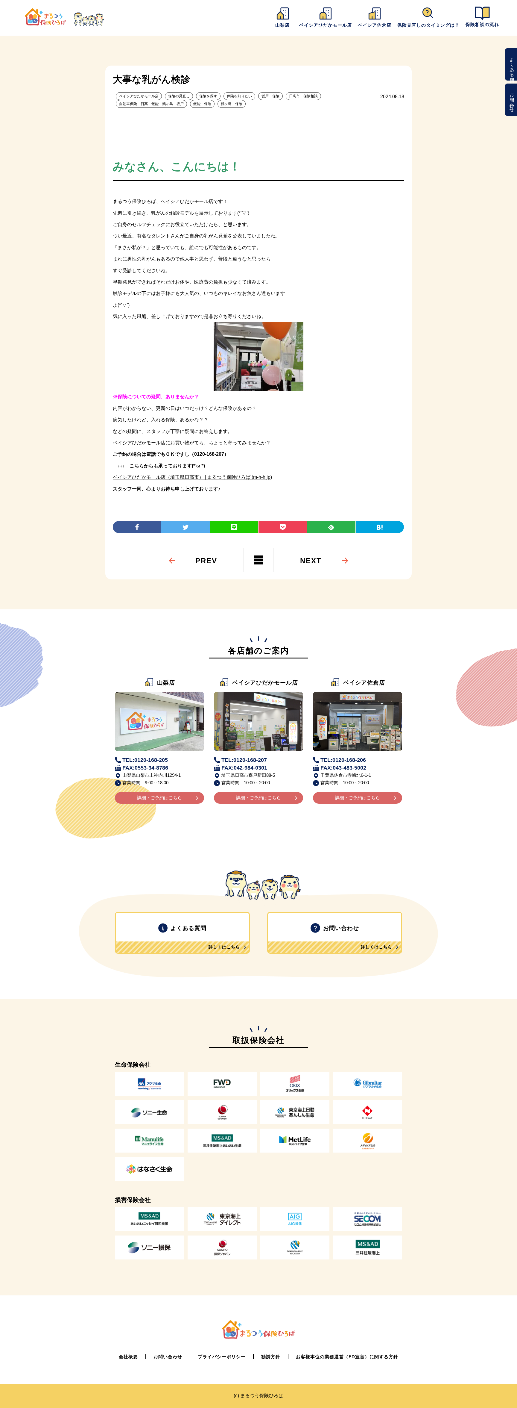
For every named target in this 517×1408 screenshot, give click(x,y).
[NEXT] (310, 549)
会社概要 (128, 1356)
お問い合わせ (512, 100)
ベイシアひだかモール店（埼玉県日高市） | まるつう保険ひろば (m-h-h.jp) (192, 477)
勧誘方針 (270, 1356)
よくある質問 (512, 64)
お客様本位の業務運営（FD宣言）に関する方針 (347, 1356)
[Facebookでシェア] (137, 527)
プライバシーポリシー (222, 1356)
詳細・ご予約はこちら (159, 797)
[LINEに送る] (234, 527)
